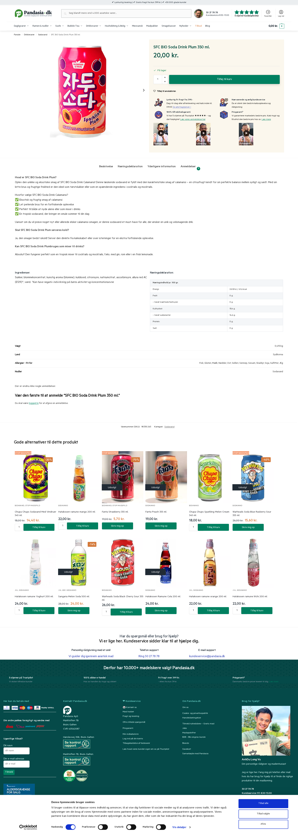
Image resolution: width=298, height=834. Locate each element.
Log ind (281, 16)
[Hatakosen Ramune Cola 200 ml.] (166, 562)
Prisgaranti (128, 728)
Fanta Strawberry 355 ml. (115, 512)
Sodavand (42, 35)
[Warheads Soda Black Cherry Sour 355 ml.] (123, 562)
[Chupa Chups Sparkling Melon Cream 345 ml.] (210, 477)
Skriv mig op (117, 526)
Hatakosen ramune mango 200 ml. (77, 512)
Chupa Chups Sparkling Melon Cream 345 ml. (209, 514)
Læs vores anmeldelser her (192, 119)
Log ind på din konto (133, 739)
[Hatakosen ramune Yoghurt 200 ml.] (35, 562)
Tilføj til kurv (224, 79)
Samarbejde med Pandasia (195, 754)
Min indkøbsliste (130, 734)
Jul (16, 590)
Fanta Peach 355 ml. (156, 512)
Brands (185, 743)
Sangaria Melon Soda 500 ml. (74, 596)
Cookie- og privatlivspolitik (195, 713)
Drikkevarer (29, 35)
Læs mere (266, 119)
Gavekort (186, 749)
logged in (34, 403)
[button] (276, 26)
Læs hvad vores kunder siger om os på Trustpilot (146, 749)
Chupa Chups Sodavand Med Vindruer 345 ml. (35, 514)
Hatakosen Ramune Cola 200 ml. (163, 596)
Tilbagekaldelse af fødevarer (136, 743)
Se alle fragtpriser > (182, 107)
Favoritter (268, 16)
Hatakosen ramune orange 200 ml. (208, 596)
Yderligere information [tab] (162, 166)
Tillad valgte (263, 814)
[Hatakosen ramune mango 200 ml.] (79, 477)
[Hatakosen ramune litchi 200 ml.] (253, 562)
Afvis (263, 824)
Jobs (184, 728)
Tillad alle (263, 803)
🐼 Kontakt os (130, 707)
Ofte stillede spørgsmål (134, 722)
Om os (185, 707)
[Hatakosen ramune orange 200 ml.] (210, 562)
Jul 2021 (62, 590)
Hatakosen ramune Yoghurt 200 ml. (34, 596)
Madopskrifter (189, 733)
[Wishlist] (49, 457)
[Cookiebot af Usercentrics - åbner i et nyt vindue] (28, 827)
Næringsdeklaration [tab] (130, 166)
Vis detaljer (179, 827)
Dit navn (8, 745)
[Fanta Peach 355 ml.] (166, 477)
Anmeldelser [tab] (190, 167)
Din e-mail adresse (13, 758)
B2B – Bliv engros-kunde (193, 737)
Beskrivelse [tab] (106, 166)
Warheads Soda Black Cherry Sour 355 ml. (122, 598)
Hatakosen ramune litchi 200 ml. (250, 596)
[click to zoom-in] (81, 90)
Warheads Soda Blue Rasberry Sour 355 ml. (252, 514)
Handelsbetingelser (191, 718)
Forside (17, 35)
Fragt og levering (131, 716)
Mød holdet (128, 712)
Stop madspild (32, 506)
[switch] (103, 827)
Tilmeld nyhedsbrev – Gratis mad (198, 724)
